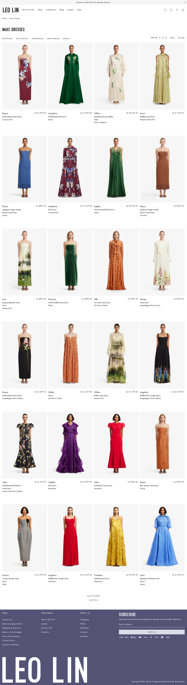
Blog (62, 10)
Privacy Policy (8, 640)
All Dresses (7, 38)
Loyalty (70, 10)
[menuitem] (28, 10)
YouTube (84, 636)
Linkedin (84, 632)
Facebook (84, 628)
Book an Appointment (12, 624)
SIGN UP (152, 632)
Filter (172, 38)
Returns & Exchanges (12, 632)
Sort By (181, 38)
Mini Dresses (22, 38)
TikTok (83, 624)
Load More (93, 600)
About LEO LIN (48, 620)
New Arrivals (28, 10)
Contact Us (7, 620)
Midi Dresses (38, 38)
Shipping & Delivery (11, 628)
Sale (79, 10)
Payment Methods (10, 645)
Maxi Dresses (53, 38)
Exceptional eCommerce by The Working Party (168, 681)
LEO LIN (148, 681)
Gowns (66, 38)
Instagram (84, 620)
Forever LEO (46, 628)
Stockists (45, 632)
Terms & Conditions (11, 636)
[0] (171, 10)
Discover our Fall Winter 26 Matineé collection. (93, 2)
